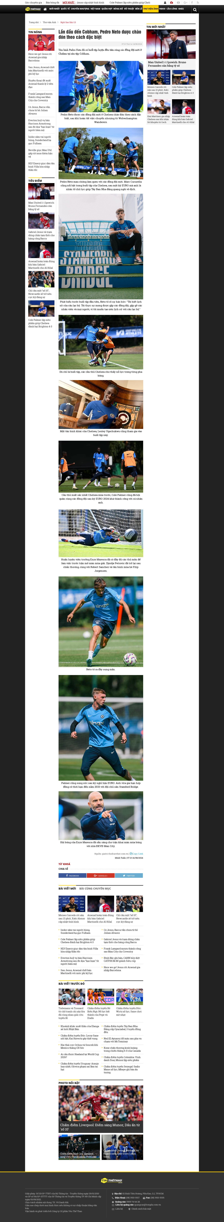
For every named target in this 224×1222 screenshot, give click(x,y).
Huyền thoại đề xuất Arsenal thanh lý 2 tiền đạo (40, 84)
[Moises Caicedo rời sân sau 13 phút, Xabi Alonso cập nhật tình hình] (72, 904)
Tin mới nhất (155, 27)
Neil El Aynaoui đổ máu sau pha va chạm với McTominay (123, 1040)
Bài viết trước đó (72, 984)
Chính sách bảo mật (141, 1208)
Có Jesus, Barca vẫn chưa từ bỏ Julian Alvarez (121, 931)
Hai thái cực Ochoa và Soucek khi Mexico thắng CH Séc (79, 1046)
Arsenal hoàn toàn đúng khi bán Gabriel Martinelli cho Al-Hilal (100, 918)
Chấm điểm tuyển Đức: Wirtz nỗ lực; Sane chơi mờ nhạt (129, 1011)
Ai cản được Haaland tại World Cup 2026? (80, 1056)
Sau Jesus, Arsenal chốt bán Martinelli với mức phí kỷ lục (77, 972)
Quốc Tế (65, 9)
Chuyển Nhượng (80, 9)
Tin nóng (35, 32)
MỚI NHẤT (54, 9)
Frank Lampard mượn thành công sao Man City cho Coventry (122, 950)
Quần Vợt (107, 9)
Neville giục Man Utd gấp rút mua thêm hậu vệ (40, 153)
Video (162, 9)
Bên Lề (138, 9)
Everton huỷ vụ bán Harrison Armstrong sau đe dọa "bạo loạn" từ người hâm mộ (80, 961)
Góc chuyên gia (33, 2)
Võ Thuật (129, 9)
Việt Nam (95, 9)
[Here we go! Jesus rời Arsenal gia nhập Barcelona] (41, 42)
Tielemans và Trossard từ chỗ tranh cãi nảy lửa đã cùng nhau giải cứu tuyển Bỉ (72, 1013)
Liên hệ (119, 1208)
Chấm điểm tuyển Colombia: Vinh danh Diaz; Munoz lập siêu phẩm (122, 1059)
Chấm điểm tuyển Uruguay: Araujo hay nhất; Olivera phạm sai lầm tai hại (80, 1066)
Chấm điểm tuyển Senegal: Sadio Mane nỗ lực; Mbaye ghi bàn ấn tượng (122, 1069)
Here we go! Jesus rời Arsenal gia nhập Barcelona (122, 969)
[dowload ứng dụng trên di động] (171, 2)
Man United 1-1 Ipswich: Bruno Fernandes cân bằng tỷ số (41, 206)
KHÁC (181, 9)
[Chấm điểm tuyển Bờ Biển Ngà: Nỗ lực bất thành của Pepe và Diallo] (100, 997)
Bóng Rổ (118, 9)
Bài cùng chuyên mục (95, 888)
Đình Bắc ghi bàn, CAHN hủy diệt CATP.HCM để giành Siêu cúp (122, 959)
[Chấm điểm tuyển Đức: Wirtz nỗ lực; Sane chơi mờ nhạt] (129, 997)
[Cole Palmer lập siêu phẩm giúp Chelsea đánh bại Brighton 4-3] (41, 308)
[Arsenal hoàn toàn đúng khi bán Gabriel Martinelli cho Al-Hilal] (100, 904)
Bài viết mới (67, 888)
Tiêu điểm (35, 181)
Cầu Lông (172, 9)
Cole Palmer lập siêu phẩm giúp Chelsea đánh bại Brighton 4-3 (120, 2)
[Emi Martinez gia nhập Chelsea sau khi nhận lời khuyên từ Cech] (158, 106)
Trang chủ (34, 22)
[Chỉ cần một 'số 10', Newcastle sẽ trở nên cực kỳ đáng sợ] (129, 904)
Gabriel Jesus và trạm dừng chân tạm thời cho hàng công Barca (122, 941)
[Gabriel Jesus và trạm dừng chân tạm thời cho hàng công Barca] (41, 220)
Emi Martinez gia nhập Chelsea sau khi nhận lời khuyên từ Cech (158, 119)
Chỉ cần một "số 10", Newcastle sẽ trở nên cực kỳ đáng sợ (127, 918)
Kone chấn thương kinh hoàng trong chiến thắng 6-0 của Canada (122, 1049)
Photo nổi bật (69, 1083)
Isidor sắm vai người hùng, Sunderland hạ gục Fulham (75, 931)
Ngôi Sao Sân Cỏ (68, 22)
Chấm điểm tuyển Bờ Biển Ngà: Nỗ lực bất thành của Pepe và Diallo (98, 1013)
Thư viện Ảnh (150, 9)
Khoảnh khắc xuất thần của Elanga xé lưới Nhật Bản (80, 1028)
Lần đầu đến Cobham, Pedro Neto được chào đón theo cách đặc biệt (100, 34)
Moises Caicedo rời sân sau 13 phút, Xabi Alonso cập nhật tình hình (72, 918)
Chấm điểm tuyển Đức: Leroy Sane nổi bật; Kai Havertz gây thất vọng (80, 1037)
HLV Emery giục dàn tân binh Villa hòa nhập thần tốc (79, 950)
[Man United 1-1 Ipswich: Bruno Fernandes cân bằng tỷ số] (41, 191)
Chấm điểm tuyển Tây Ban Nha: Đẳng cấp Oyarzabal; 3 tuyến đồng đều (122, 1029)
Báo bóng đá (52, 2)
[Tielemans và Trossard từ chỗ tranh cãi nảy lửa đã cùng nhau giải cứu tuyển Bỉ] (72, 997)
